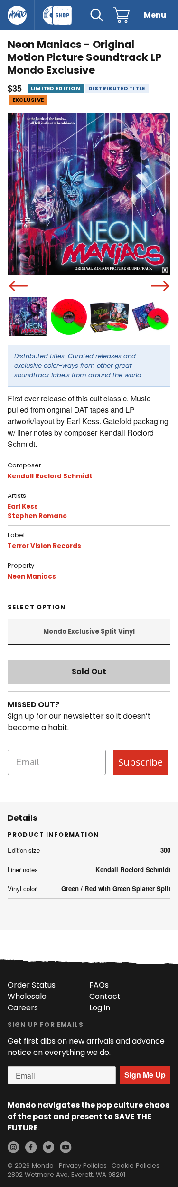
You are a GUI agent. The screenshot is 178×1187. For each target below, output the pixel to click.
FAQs (99, 984)
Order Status (32, 984)
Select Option (37, 607)
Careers (23, 1007)
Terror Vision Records (44, 546)
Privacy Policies (83, 1165)
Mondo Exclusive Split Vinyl (89, 631)
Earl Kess (23, 506)
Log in (99, 1007)
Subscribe (140, 762)
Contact (105, 996)
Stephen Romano (37, 516)
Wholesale (27, 996)
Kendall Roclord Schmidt (50, 476)
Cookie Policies (135, 1165)
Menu (155, 14)
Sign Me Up (145, 1074)
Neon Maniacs (32, 576)
